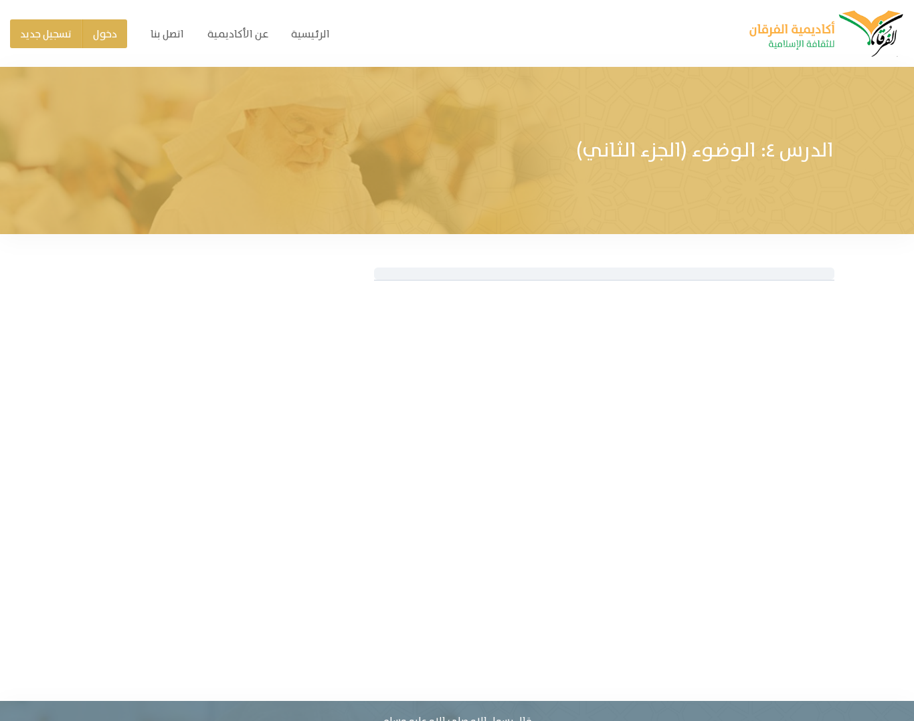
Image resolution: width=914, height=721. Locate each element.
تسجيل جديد (46, 34)
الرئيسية (310, 34)
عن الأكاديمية (237, 34)
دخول (105, 34)
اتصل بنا (167, 34)
